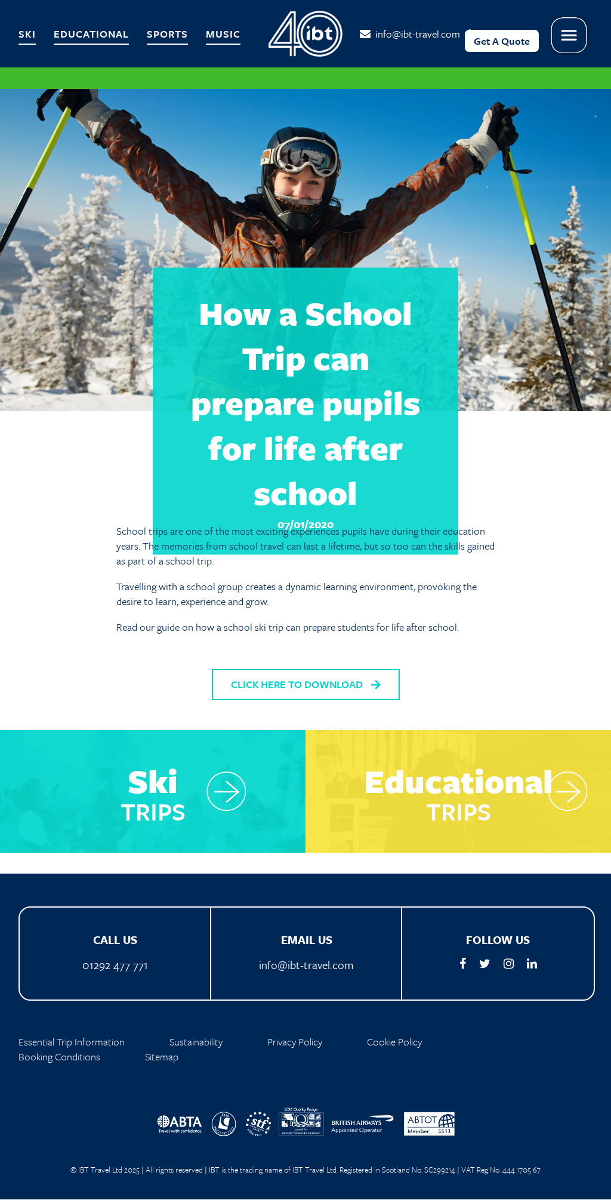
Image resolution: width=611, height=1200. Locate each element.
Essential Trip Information (71, 1041)
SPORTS (167, 33)
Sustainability (196, 1041)
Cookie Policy (394, 1041)
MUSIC (223, 33)
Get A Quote (502, 40)
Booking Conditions (59, 1056)
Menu (569, 35)
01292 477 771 (115, 965)
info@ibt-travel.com (415, 33)
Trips (153, 788)
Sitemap (161, 1056)
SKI (27, 33)
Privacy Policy (294, 1041)
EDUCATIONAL (91, 33)
